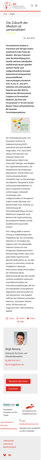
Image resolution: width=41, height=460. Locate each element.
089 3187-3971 (14, 360)
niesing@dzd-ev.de (16, 364)
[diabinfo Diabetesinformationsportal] (11, 405)
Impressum (8, 444)
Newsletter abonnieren (18, 381)
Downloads (13, 389)
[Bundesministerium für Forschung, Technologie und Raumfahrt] (29, 422)
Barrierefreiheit (9, 447)
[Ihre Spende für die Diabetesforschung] (30, 406)
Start (5, 14)
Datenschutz (8, 441)
